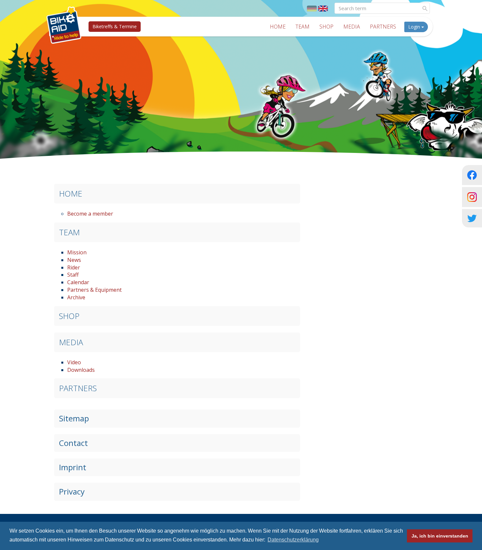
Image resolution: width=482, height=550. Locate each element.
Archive (76, 297)
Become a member (90, 213)
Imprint (72, 467)
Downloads (81, 369)
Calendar (78, 282)
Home (278, 26)
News (74, 260)
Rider (73, 267)
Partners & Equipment (94, 289)
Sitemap (74, 418)
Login (414, 27)
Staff (73, 274)
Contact (73, 442)
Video (74, 362)
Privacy (72, 491)
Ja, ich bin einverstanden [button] (440, 536)
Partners (383, 26)
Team (302, 26)
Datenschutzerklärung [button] (293, 539)
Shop (326, 26)
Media (351, 26)
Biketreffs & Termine (114, 26)
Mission (77, 252)
